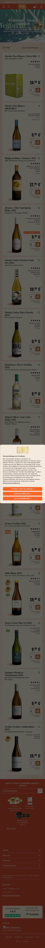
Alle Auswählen (22, 499)
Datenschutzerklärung (11, 483)
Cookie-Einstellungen (22, 489)
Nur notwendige (22, 494)
